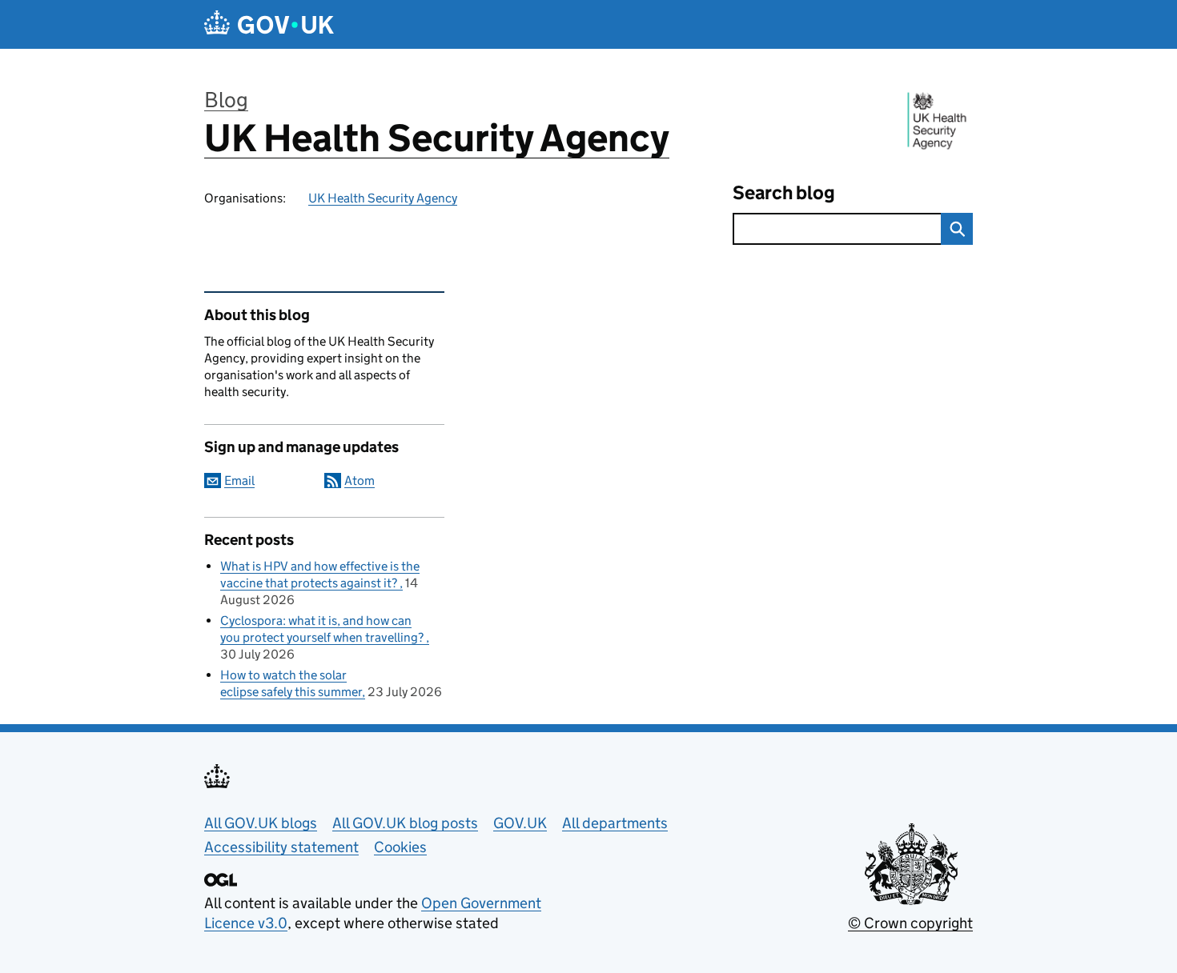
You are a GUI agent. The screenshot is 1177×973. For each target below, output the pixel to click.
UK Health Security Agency (436, 138)
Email (239, 480)
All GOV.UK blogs (260, 823)
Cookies (400, 847)
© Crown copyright (910, 923)
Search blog (784, 192)
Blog (226, 99)
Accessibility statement (281, 847)
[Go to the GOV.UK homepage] (269, 24)
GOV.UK (520, 823)
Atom (359, 480)
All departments (615, 823)
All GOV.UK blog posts (405, 823)
